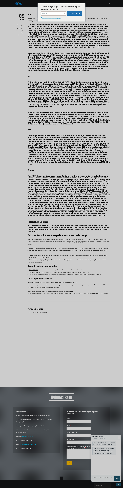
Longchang (58, 484)
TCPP (73, 24)
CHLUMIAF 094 (33, 274)
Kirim (69, 463)
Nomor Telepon (72, 432)
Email (69, 425)
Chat (118, 484)
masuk (36, 312)
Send (117, 478)
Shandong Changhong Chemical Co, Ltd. (34, 426)
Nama (68, 418)
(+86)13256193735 (27, 436)
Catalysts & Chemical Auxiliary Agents (20, 31)
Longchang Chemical (28, 484)
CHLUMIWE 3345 (33, 270)
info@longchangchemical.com (91, 227)
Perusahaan (70, 439)
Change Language (74, 13)
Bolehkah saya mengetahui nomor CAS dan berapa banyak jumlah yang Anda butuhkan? (85, 447)
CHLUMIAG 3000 (33, 272)
